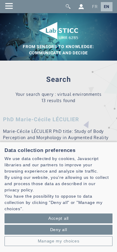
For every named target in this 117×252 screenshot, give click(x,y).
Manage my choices (59, 241)
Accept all (58, 218)
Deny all (58, 229)
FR (95, 7)
